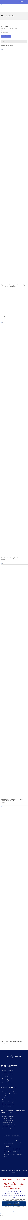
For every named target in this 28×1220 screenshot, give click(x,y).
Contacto (20, 1)
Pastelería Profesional (8, 1075)
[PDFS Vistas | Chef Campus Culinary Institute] (14, 8)
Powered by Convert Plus (7, 1219)
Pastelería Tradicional (6, 317)
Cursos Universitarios (7, 1083)
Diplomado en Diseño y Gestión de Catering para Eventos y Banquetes (13, 285)
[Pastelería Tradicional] (13, 303)
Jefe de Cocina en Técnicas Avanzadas (11, 1041)
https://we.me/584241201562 (14, 1204)
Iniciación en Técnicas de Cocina (10, 1094)
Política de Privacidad (7, 1170)
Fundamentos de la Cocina (9, 1091)
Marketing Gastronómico (9, 1081)
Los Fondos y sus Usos (8, 1098)
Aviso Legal (17, 1170)
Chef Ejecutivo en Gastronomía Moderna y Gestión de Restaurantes (12, 799)
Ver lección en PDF (6, 26)
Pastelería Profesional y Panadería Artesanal (13, 558)
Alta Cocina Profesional (8, 1070)
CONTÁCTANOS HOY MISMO (14, 1057)
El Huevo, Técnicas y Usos (9, 1102)
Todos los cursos (6, 1106)
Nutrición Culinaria (7, 1077)
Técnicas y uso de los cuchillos (10, 1100)
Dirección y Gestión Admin (9, 1079)
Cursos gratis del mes (8, 1104)
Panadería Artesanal (7, 1072)
